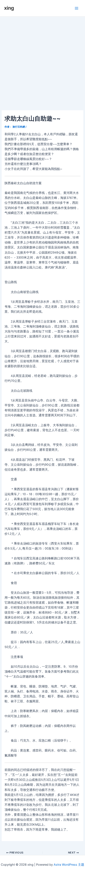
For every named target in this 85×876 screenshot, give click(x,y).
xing (9, 8)
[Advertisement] (42, 61)
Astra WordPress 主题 (69, 865)
